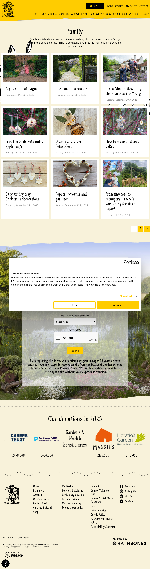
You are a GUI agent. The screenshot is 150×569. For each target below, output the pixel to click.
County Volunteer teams (100, 492)
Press (94, 506)
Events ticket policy (72, 508)
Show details (126, 296)
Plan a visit (39, 491)
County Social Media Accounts (102, 500)
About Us (64, 14)
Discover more (41, 499)
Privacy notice (98, 510)
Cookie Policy (98, 515)
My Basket (131, 6)
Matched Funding (71, 503)
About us (38, 495)
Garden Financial (71, 499)
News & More (113, 14)
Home (37, 14)
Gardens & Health (131, 14)
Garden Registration (73, 495)
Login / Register (115, 6)
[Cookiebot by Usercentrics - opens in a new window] (126, 262)
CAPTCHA (75, 329)
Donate (95, 6)
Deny (74, 305)
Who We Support (79, 14)
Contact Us (97, 486)
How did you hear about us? (75, 315)
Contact (143, 6)
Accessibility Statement (103, 527)
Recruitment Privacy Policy (102, 520)
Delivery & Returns (72, 491)
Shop (146, 14)
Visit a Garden (49, 14)
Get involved (97, 14)
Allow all (117, 305)
